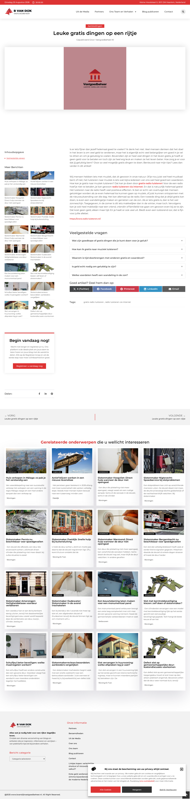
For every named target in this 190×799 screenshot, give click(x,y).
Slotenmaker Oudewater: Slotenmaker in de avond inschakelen (40, 257)
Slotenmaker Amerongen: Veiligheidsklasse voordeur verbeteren (16, 257)
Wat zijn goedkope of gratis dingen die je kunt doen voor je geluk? (127, 240)
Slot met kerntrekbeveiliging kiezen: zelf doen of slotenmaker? (42, 275)
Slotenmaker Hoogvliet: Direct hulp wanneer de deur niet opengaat (14, 200)
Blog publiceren (150, 11)
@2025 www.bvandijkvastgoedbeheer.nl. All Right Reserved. (32, 794)
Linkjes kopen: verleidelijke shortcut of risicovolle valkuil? (81, 766)
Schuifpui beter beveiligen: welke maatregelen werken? (25, 663)
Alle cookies (105, 790)
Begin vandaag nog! (29, 340)
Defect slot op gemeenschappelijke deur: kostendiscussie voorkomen (42, 313)
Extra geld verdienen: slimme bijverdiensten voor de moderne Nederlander (81, 777)
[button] (181, 769)
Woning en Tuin (60, 534)
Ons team (73, 748)
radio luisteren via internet (127, 186)
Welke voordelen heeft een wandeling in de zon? (127, 275)
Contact (168, 11)
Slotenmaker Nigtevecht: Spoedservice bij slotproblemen (40, 200)
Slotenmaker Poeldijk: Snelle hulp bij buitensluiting (71, 540)
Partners (99, 11)
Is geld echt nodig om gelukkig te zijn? (127, 266)
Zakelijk (57, 472)
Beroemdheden (76, 733)
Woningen (11, 472)
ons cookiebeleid (147, 781)
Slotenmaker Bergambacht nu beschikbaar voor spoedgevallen (41, 238)
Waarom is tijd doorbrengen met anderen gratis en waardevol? (127, 258)
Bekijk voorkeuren (168, 790)
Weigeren (136, 790)
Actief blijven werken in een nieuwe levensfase (68, 478)
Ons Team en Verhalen (121, 11)
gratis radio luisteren (150, 183)
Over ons (73, 743)
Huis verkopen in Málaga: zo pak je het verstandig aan (26, 478)
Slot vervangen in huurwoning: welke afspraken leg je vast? (13, 313)
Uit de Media (82, 11)
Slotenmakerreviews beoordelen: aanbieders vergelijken (40, 294)
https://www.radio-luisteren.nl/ (85, 219)
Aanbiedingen (95, 26)
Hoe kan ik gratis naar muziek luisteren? (127, 249)
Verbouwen (104, 595)
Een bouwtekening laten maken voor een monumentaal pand (15, 275)
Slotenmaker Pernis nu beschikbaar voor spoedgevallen (14, 219)
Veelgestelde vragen (15, 158)
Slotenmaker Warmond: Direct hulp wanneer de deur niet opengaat (15, 238)
